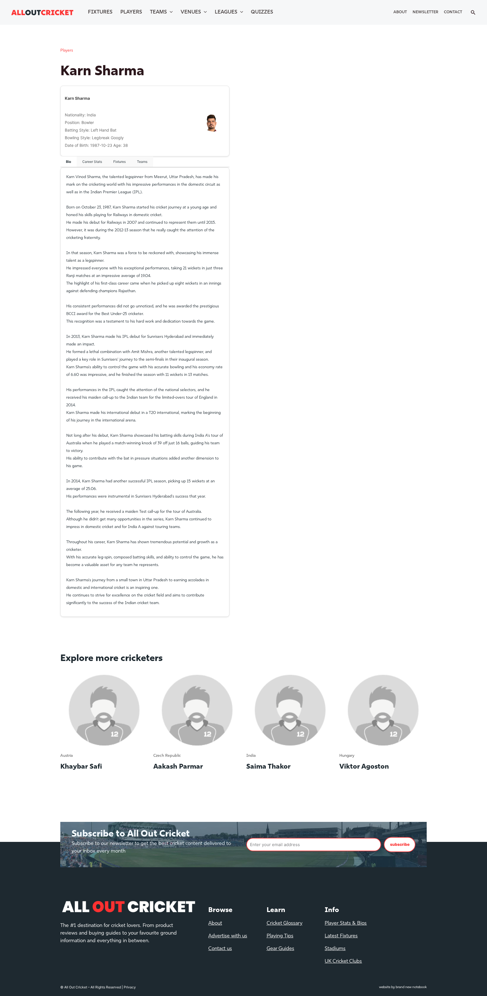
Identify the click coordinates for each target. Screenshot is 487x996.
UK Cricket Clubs (343, 961)
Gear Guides (280, 948)
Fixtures (100, 12)
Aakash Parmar (178, 767)
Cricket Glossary (284, 923)
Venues (191, 12)
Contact (453, 12)
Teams (158, 12)
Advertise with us (227, 936)
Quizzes (262, 12)
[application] (170, 12)
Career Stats (92, 161)
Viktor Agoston (364, 767)
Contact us (220, 948)
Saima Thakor (268, 767)
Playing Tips (280, 936)
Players (131, 12)
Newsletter (425, 12)
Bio (68, 161)
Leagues (226, 12)
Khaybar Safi (81, 767)
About (400, 12)
